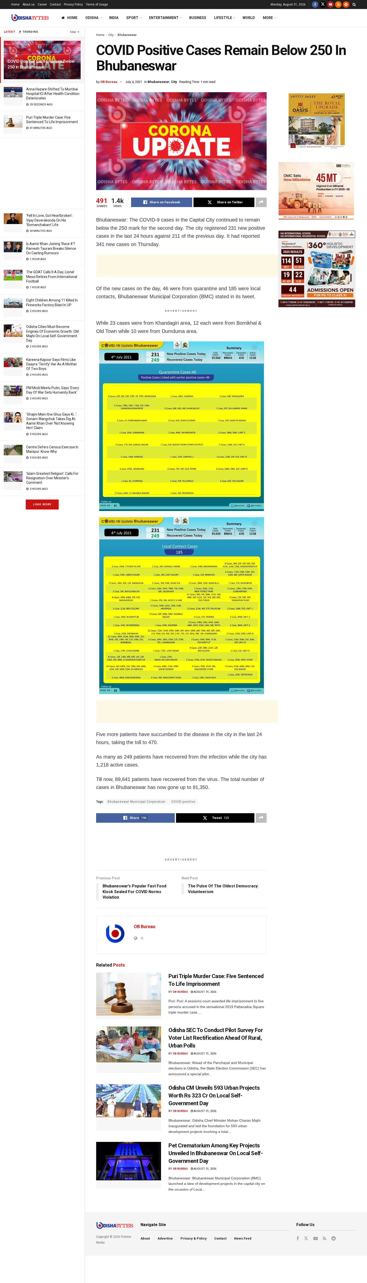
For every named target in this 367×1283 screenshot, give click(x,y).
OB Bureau (108, 82)
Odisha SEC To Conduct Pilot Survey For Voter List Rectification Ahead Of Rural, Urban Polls (216, 1038)
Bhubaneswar (127, 35)
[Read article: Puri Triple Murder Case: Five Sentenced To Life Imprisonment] (128, 996)
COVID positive (183, 801)
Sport (132, 18)
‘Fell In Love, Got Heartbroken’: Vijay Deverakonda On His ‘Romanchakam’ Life (49, 220)
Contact (55, 4)
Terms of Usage (97, 4)
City (111, 35)
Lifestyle (223, 18)
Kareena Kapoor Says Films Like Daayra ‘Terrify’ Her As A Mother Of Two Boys (51, 364)
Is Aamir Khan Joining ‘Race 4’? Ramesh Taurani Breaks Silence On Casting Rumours (51, 248)
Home (15, 4)
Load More (42, 504)
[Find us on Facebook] (315, 4)
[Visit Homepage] (30, 18)
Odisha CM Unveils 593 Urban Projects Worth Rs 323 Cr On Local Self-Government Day (214, 1095)
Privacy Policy (73, 4)
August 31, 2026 (204, 992)
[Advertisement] (42, 173)
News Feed (242, 1238)
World (249, 18)
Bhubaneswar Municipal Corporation (137, 801)
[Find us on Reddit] (346, 4)
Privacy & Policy (194, 1238)
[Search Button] (354, 4)
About (145, 1238)
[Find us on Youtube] (330, 4)
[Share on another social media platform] (261, 202)
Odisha (91, 18)
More (268, 18)
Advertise (165, 1238)
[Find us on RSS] (338, 4)
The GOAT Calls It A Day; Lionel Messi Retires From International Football (51, 276)
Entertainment (164, 18)
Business (197, 18)
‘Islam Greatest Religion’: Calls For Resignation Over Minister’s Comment (52, 478)
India (113, 18)
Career (42, 4)
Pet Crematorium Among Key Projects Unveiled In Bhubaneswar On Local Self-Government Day (216, 1153)
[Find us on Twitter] (323, 4)
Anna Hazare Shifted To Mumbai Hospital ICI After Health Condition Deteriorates (52, 93)
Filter (73, 32)
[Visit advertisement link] (317, 121)
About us (28, 4)
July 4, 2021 (133, 82)
